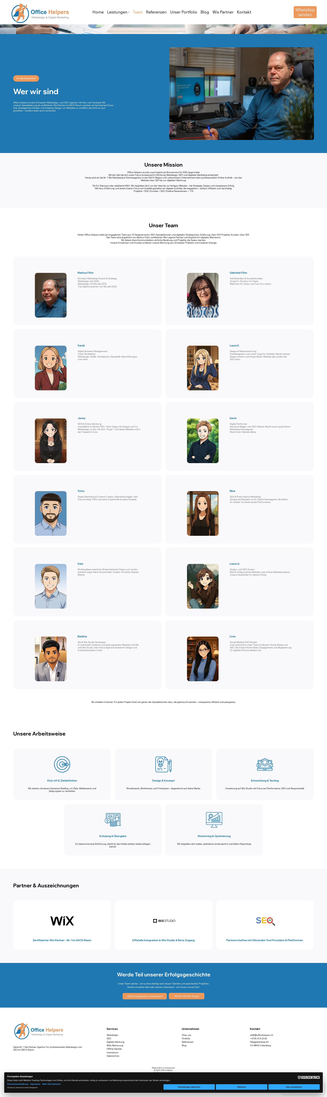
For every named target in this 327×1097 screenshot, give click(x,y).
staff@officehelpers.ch (261, 1035)
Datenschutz (113, 1056)
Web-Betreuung (115, 1045)
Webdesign (112, 1035)
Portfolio (186, 1038)
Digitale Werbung (115, 1042)
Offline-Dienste (114, 1048)
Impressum (112, 1052)
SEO (109, 1038)
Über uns (186, 1035)
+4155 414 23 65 (258, 1038)
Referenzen (188, 1042)
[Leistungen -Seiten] (128, 12)
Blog (184, 1045)
